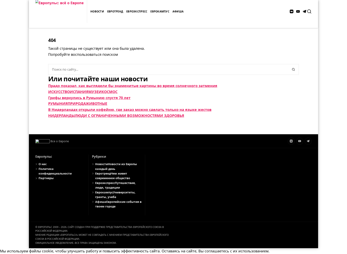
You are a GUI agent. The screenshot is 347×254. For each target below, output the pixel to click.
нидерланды (61, 115)
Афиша (178, 11)
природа (77, 103)
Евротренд (115, 11)
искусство (59, 91)
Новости (97, 11)
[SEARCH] (309, 11)
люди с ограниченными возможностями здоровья (129, 115)
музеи (95, 91)
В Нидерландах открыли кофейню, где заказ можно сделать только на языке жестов (129, 109)
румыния (58, 103)
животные (96, 103)
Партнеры (46, 178)
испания (79, 91)
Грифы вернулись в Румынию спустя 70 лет (89, 97)
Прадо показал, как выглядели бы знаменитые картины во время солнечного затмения (132, 85)
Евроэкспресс (136, 11)
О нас (43, 164)
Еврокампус (159, 11)
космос (109, 91)
